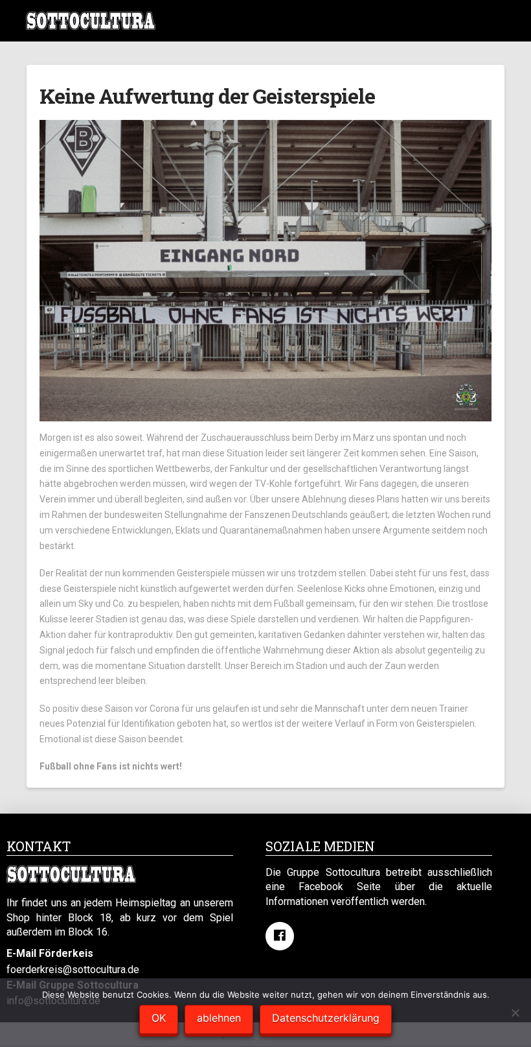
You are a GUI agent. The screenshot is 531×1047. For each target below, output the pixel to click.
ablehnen (219, 1017)
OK (159, 1017)
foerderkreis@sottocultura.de (72, 969)
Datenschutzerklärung (325, 1017)
